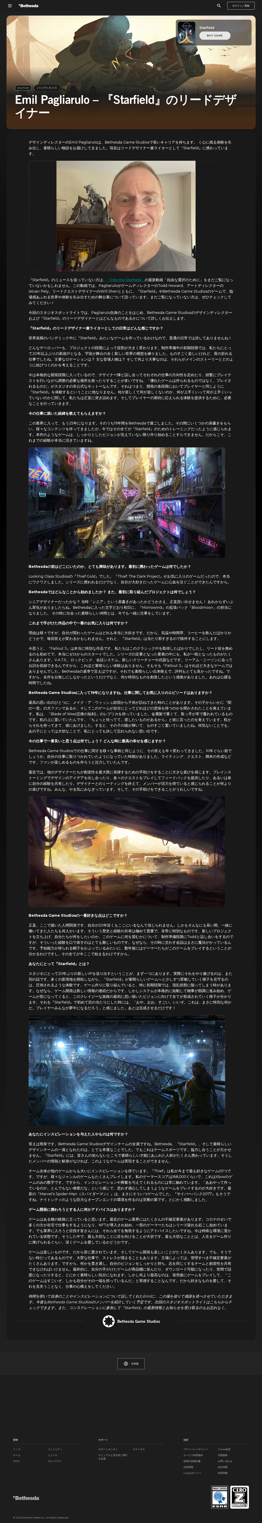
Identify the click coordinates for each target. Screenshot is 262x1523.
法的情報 (188, 1467)
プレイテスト (54, 1461)
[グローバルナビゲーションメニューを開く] (9, 5)
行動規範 (223, 1455)
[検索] (219, 5)
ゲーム (16, 1455)
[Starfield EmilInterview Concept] (127, 851)
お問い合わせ (225, 1461)
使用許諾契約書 (192, 1461)
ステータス (139, 1449)
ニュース (52, 1455)
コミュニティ (54, 1449)
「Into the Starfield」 (126, 280)
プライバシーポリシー (195, 1449)
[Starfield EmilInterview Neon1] (127, 502)
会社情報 (223, 1467)
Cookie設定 (224, 1449)
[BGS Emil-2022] (127, 216)
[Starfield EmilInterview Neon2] (127, 1070)
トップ (16, 1449)
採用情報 (223, 1472)
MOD (16, 1461)
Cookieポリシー (192, 1472)
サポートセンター (108, 1449)
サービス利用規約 (193, 1455)
